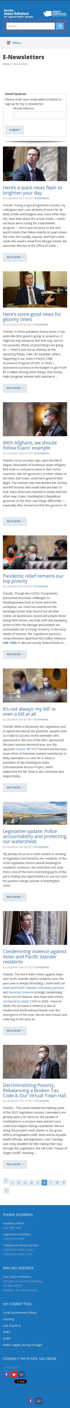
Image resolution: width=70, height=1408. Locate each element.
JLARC (7, 1338)
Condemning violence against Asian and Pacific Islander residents (34, 956)
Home (6, 64)
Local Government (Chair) (20, 1312)
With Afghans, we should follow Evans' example (30, 445)
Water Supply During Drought (22, 1345)
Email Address (24, 108)
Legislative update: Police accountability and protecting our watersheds (34, 836)
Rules (6, 1332)
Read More (14, 257)
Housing (8, 1319)
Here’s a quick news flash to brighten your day (32, 190)
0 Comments (42, 198)
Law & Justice (12, 1325)
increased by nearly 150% (20, 1001)
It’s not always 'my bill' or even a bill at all (29, 711)
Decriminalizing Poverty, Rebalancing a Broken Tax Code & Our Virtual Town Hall (34, 1090)
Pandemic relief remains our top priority (33, 578)
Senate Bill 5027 (27, 749)
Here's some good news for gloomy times (32, 316)
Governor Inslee (19, 992)
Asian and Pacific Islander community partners (33, 988)
